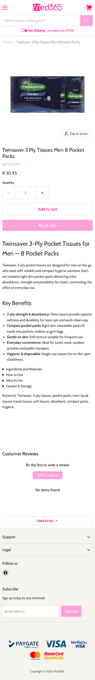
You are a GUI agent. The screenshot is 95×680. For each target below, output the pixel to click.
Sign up (71, 611)
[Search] (86, 20)
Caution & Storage (19, 386)
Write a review (48, 475)
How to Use (14, 375)
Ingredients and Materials (24, 369)
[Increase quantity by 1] (42, 193)
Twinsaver (14, 164)
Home (7, 42)
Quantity (8, 182)
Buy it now (47, 225)
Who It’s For (14, 380)
